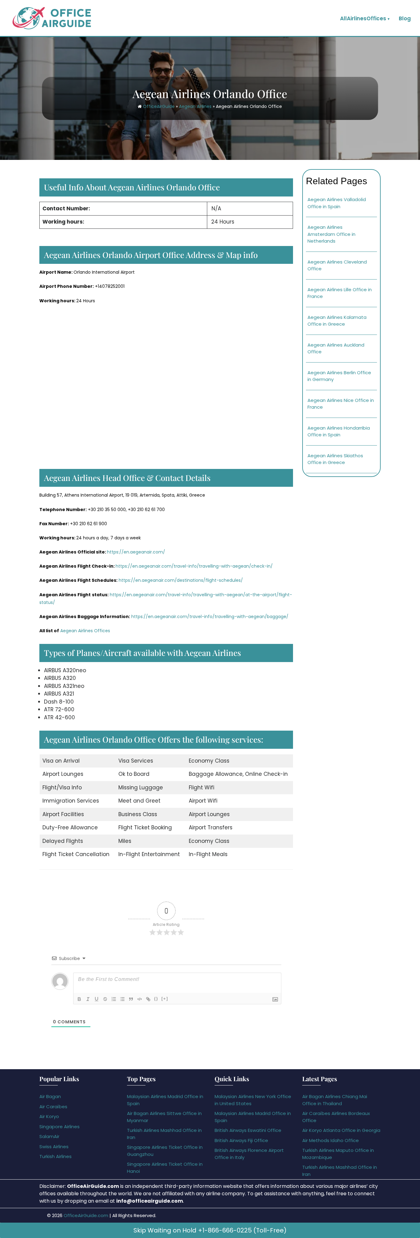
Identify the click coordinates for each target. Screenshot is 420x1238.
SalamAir (49, 1136)
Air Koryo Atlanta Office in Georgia (341, 1130)
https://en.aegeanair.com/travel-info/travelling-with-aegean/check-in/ (194, 566)
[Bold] (79, 999)
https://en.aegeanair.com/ (136, 552)
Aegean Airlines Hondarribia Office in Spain (338, 431)
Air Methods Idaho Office (330, 1140)
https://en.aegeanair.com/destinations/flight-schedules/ (181, 580)
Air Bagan (50, 1096)
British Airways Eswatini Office (248, 1130)
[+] (164, 998)
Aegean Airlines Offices (85, 631)
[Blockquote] (131, 999)
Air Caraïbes (53, 1106)
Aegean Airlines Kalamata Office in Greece (337, 320)
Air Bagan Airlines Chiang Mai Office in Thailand (334, 1100)
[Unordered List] (122, 999)
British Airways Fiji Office (241, 1140)
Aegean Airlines (195, 106)
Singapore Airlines (59, 1126)
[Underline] (96, 999)
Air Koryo (49, 1116)
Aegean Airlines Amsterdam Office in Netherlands (331, 234)
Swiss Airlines (54, 1146)
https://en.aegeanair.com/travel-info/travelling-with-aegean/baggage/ (209, 616)
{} (156, 998)
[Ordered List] (113, 999)
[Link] (148, 999)
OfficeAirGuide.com (86, 1215)
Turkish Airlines (55, 1156)
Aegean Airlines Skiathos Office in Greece (335, 459)
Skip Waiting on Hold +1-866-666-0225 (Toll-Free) (210, 1230)
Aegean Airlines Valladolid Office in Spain (336, 203)
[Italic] (88, 999)
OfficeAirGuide (159, 106)
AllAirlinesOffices (363, 18)
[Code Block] (139, 999)
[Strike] (105, 999)
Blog (405, 18)
